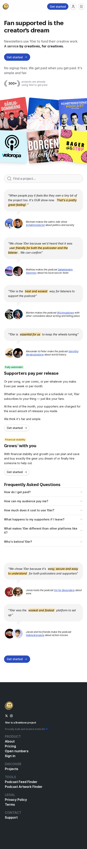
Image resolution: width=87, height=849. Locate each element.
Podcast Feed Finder (21, 782)
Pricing (10, 746)
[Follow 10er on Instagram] (11, 715)
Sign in (10, 756)
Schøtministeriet (35, 225)
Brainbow (21, 722)
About (10, 741)
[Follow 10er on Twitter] (6, 715)
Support (11, 817)
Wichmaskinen (65, 312)
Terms (10, 804)
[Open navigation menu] (81, 6)
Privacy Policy (16, 800)
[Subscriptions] (73, 6)
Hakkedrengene (35, 635)
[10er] (5, 6)
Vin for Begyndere (64, 590)
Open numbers (17, 751)
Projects (11, 769)
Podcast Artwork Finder (23, 787)
